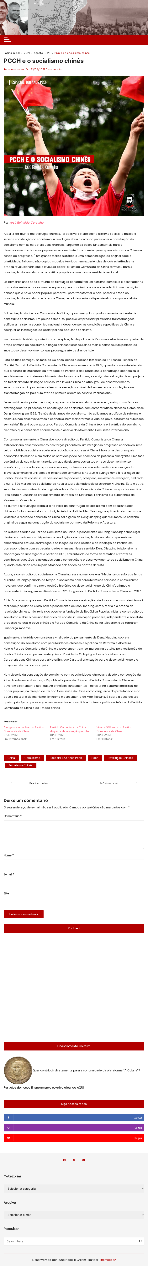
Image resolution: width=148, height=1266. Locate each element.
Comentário (13, 816)
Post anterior (38, 783)
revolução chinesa (120, 758)
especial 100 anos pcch (66, 758)
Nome (9, 855)
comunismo (32, 758)
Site (6, 893)
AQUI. (80, 1087)
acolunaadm (16, 69)
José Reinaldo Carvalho (26, 223)
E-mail (9, 874)
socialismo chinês (20, 765)
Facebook (64, 1160)
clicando (70, 1087)
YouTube (83, 1160)
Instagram (74, 1160)
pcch (95, 758)
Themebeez (107, 1260)
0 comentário (54, 69)
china (11, 758)
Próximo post (109, 783)
